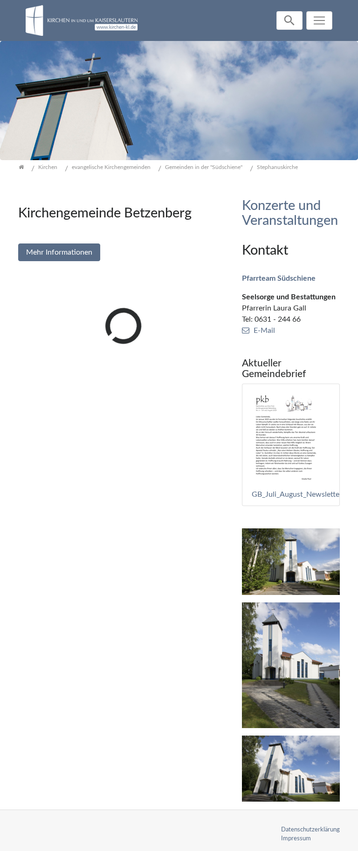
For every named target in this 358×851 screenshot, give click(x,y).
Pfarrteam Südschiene (279, 278)
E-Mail (264, 330)
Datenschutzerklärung (310, 829)
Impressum (296, 838)
